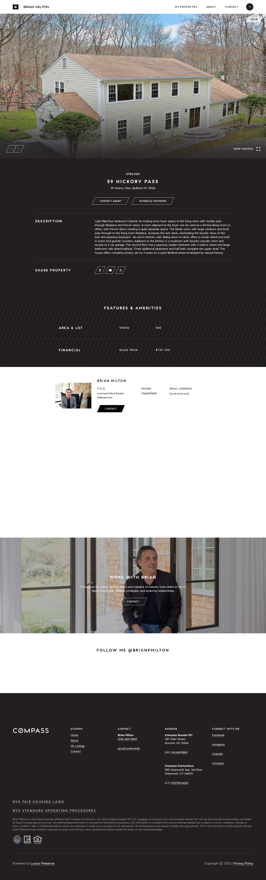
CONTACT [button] (133, 601)
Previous (11, 148)
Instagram (218, 744)
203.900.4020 (179, 783)
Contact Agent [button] (110, 201)
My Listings (78, 746)
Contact (111, 408)
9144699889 (149, 393)
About (211, 6)
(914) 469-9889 (127, 739)
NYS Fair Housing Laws (38, 802)
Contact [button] (231, 6)
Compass (218, 763)
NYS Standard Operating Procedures (54, 811)
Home (74, 735)
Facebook (218, 735)
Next (18, 148)
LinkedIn (217, 754)
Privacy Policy (243, 863)
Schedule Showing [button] (152, 201)
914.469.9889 (179, 752)
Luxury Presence (42, 863)
